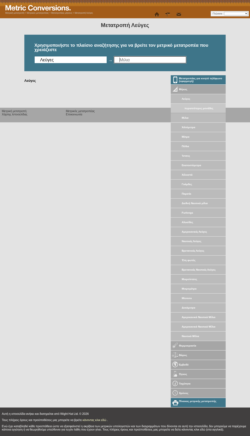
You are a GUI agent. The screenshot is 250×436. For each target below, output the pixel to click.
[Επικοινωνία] (178, 14)
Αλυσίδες (187, 222)
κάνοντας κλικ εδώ (95, 420)
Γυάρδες (187, 184)
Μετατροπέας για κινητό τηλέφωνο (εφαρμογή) (200, 80)
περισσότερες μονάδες (198, 108)
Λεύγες (186, 98)
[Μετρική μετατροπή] (157, 14)
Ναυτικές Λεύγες (191, 241)
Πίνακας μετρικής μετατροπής (197, 401)
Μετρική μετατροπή (14, 13)
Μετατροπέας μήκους (61, 13)
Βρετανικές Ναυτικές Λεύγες (199, 269)
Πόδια (185, 146)
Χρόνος (183, 393)
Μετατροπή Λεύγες (84, 13)
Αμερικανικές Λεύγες (194, 231)
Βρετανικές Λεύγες (193, 250)
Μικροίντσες (189, 279)
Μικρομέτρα (189, 288)
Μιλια (185, 117)
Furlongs (187, 212)
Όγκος (183, 374)
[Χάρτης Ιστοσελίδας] (167, 14)
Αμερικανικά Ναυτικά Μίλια (198, 317)
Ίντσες (186, 155)
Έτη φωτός (188, 260)
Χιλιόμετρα (188, 127)
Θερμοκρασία (187, 345)
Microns (187, 298)
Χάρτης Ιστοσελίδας (14, 114)
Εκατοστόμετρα (191, 165)
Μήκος (183, 89)
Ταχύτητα (185, 383)
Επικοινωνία (74, 114)
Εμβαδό (184, 364)
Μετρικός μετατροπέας (38, 13)
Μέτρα (185, 136)
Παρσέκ (186, 193)
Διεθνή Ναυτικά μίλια (195, 203)
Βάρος (183, 355)
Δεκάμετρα (188, 307)
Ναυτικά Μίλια (190, 336)
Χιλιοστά (187, 174)
